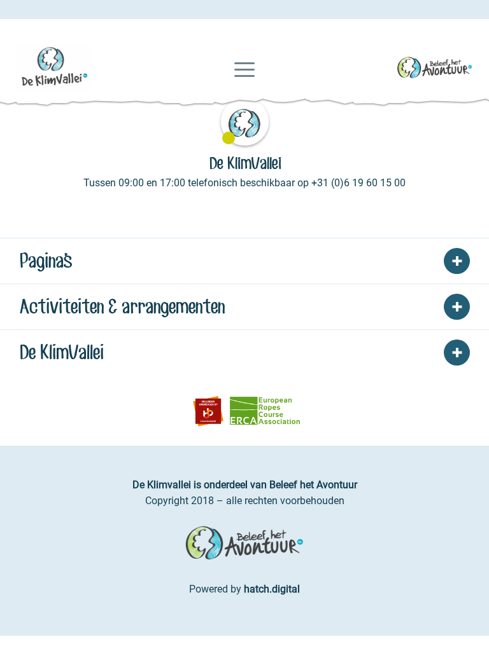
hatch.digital (272, 589)
